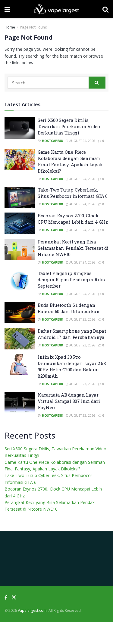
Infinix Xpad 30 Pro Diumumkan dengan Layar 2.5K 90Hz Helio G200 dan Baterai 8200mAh (72, 366)
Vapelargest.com (32, 610)
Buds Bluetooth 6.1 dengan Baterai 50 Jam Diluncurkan (68, 308)
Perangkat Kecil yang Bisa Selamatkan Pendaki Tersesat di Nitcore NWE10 (73, 248)
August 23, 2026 (81, 319)
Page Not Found (33, 27)
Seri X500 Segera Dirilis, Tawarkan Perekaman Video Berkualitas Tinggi (69, 126)
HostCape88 (52, 141)
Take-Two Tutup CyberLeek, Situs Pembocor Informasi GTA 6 (73, 193)
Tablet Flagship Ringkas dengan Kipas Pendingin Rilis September (71, 279)
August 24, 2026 (81, 141)
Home (10, 27)
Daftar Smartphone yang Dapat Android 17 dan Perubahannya (72, 334)
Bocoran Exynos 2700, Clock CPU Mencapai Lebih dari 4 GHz (73, 219)
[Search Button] (97, 83)
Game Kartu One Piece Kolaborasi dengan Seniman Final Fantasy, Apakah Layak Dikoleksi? (70, 161)
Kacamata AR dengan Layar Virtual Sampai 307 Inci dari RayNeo (69, 401)
